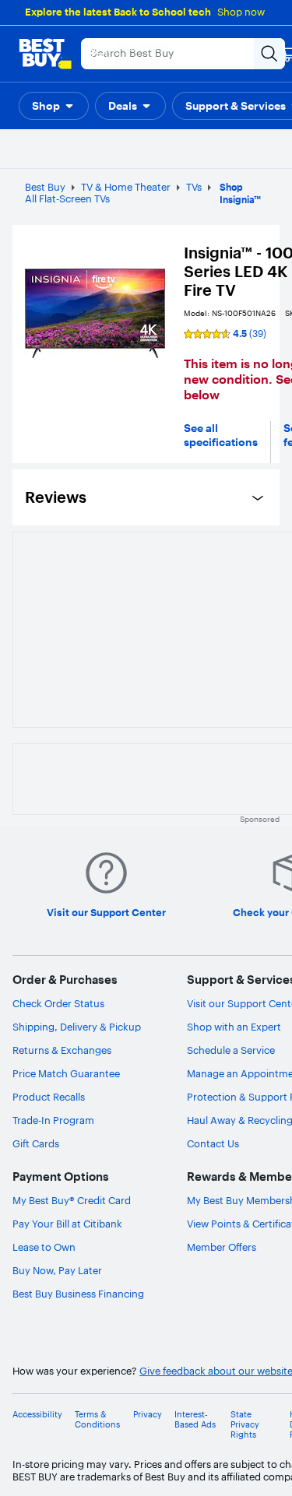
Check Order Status (58, 1003)
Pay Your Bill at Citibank (67, 1223)
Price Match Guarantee (66, 1073)
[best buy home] (45, 53)
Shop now (241, 11)
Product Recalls (48, 1096)
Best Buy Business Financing (78, 1293)
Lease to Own (44, 1247)
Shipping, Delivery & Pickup (76, 1026)
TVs (194, 187)
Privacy (147, 1415)
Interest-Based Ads (195, 1420)
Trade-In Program (53, 1120)
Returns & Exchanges (61, 1050)
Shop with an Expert (234, 1026)
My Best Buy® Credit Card (71, 1200)
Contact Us (213, 1143)
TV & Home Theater (126, 187)
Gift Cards (35, 1143)
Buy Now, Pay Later (57, 1270)
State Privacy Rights (244, 1425)
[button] (54, 106)
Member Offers (221, 1247)
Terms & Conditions (97, 1420)
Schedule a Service (231, 1050)
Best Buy (45, 187)
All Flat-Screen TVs (67, 198)
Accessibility (37, 1415)
